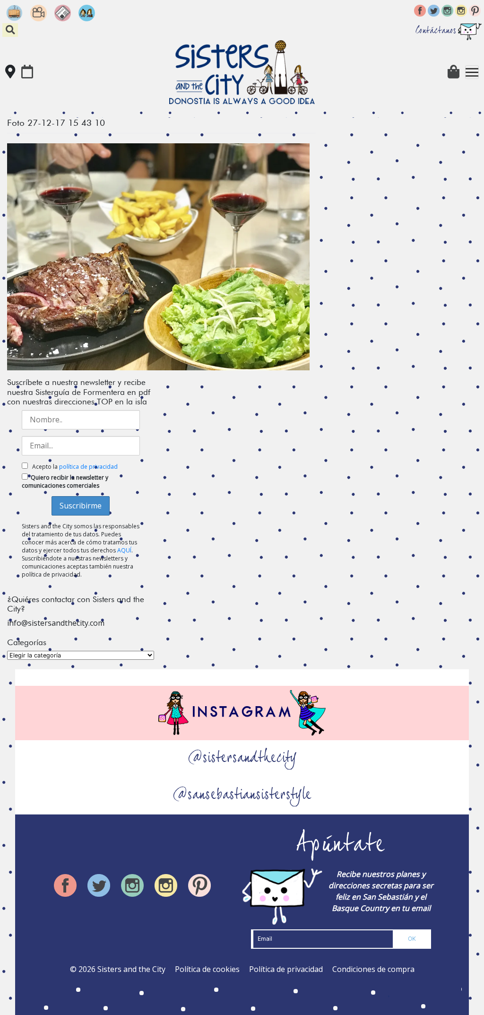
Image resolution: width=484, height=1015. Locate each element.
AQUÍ (124, 550)
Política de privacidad (286, 969)
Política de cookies (207, 969)
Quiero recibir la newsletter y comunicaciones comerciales (65, 481)
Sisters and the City (131, 969)
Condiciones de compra (373, 969)
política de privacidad (88, 467)
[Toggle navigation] (472, 72)
